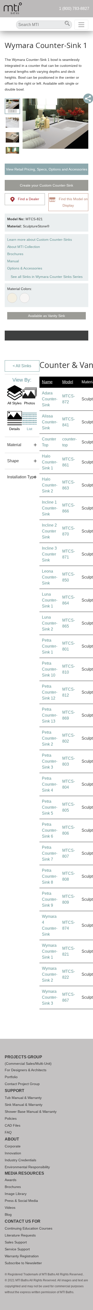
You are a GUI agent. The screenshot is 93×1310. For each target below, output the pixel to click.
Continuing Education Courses (28, 1228)
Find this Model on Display (72, 202)
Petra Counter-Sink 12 (49, 692)
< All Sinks (22, 366)
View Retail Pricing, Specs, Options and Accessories (46, 169)
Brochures (15, 254)
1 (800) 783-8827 (74, 8)
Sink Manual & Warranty (23, 1105)
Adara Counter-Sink (49, 399)
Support (14, 1091)
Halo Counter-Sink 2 (49, 485)
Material (14, 445)
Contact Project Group (22, 1084)
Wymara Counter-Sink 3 (49, 997)
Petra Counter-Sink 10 (49, 669)
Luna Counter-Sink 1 (49, 600)
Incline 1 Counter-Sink (49, 508)
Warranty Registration (22, 1256)
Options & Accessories (24, 268)
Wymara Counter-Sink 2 (49, 974)
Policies (11, 1118)
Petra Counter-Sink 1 (49, 646)
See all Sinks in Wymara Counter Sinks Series (47, 277)
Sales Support (16, 1242)
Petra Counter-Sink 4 (49, 784)
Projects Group (23, 1057)
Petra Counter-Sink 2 (49, 738)
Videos (10, 1208)
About (12, 1139)
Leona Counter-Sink (49, 577)
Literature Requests (20, 1235)
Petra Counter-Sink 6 (49, 830)
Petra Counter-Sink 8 (49, 876)
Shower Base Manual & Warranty (31, 1112)
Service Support (17, 1249)
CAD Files (12, 1125)
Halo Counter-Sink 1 (49, 462)
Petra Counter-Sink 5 (49, 807)
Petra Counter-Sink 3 (49, 761)
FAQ (8, 1132)
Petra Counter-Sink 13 (49, 715)
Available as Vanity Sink (46, 316)
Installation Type (21, 477)
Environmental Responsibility (27, 1167)
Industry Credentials (20, 1160)
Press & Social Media (21, 1201)
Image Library (16, 1194)
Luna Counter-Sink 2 (49, 623)
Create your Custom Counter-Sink (46, 185)
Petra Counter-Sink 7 (49, 853)
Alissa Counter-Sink (49, 422)
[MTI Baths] (13, 8)
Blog (8, 1214)
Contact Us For (22, 1221)
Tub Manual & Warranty (23, 1098)
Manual (13, 261)
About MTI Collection (23, 247)
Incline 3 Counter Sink (49, 554)
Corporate (13, 1146)
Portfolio (11, 1077)
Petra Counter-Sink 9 (49, 899)
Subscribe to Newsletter (23, 1263)
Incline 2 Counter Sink (49, 531)
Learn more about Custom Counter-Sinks (39, 240)
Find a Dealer (27, 199)
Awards (10, 1180)
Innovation (13, 1153)
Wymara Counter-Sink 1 (49, 951)
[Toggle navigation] (81, 25)
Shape (13, 461)
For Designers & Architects (25, 1070)
